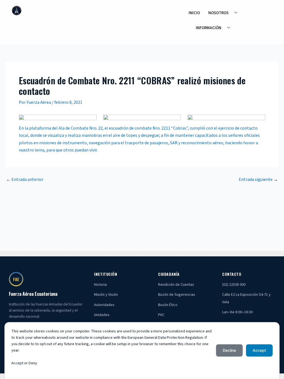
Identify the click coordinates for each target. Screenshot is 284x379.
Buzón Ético (168, 305)
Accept (259, 350)
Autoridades (104, 305)
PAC (161, 315)
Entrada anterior (24, 179)
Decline (229, 350)
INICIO (194, 13)
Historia (100, 284)
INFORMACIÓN (208, 28)
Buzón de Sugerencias (176, 294)
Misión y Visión (106, 294)
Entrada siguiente (258, 179)
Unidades (102, 315)
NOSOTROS (218, 13)
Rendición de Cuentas (176, 284)
